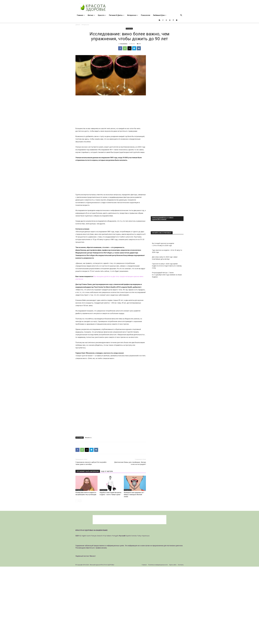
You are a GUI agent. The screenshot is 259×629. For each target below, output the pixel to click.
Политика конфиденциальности (158, 565)
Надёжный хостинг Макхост (85, 556)
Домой (77, 25)
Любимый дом (159, 15)
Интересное (131, 15)
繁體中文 (78, 536)
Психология (145, 15)
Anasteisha (123, 43)
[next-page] (80, 500)
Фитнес (90, 15)
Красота (101, 15)
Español (128, 536)
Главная (80, 15)
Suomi (89, 536)
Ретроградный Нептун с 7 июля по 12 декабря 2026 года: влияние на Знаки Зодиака (167, 275)
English (84, 536)
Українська (145, 536)
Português (115, 536)
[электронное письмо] (129, 48)
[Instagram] (166, 20)
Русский (122, 536)
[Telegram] (176, 20)
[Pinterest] (173, 20)
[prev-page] (76, 500)
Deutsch (99, 536)
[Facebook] (162, 20)
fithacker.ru (88, 437)
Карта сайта (172, 565)
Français (94, 536)
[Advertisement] (110, 112)
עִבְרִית (104, 536)
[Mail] (169, 20)
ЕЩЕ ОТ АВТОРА (107, 471)
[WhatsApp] (125, 48)
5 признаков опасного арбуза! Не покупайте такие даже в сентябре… (90, 463)
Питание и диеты (116, 15)
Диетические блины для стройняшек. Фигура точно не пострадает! (130, 463)
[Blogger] (159, 20)
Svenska (134, 536)
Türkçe (139, 536)
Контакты (181, 565)
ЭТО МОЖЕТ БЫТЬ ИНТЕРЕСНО (88, 471)
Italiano (109, 536)
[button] (181, 15)
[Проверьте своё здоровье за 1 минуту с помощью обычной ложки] (135, 483)
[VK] (139, 48)
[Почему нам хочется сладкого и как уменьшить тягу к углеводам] (86, 483)
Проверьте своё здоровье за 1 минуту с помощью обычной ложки (134, 494)
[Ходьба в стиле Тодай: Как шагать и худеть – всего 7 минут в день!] (111, 483)
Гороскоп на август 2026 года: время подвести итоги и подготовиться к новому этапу (167, 266)
